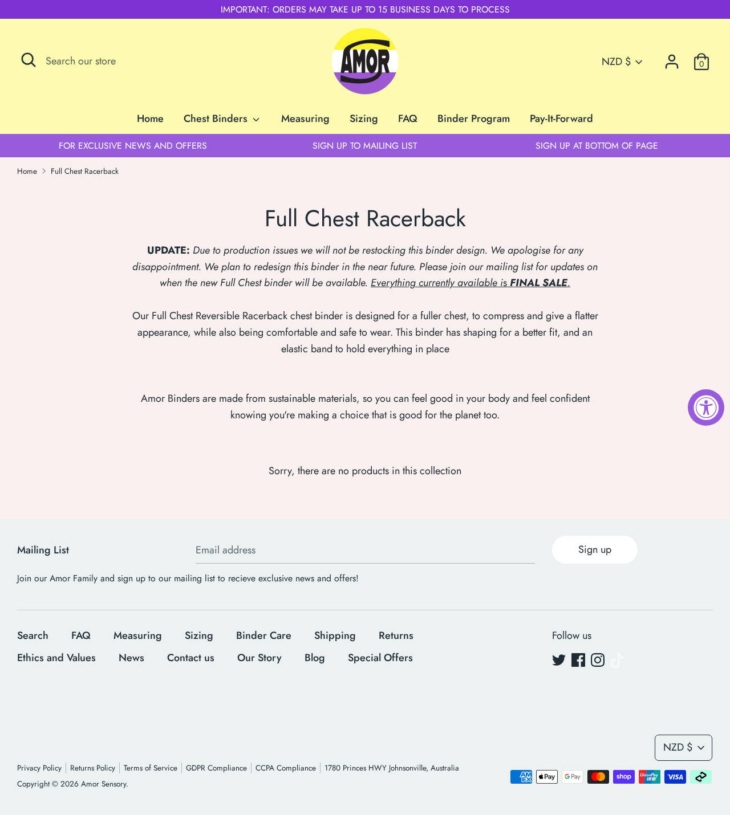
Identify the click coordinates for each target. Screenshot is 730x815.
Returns (396, 635)
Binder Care (263, 635)
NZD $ (616, 62)
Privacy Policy (39, 768)
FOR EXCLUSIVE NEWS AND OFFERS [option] (133, 145)
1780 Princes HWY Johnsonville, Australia (392, 768)
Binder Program (473, 118)
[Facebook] (578, 660)
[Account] (671, 58)
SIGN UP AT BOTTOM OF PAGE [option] (597, 145)
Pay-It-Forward (561, 118)
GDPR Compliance (216, 768)
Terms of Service (150, 768)
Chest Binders (217, 118)
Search (32, 635)
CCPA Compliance (286, 768)
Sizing (364, 118)
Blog (315, 657)
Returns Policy (92, 768)
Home (150, 118)
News (131, 657)
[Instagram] (598, 660)
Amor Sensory (103, 784)
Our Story (259, 657)
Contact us (190, 657)
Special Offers (380, 657)
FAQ (407, 118)
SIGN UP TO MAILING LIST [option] (365, 145)
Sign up (594, 549)
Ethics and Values (56, 657)
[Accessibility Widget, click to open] (706, 407)
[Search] (28, 59)
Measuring (305, 118)
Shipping (335, 635)
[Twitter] (559, 660)
